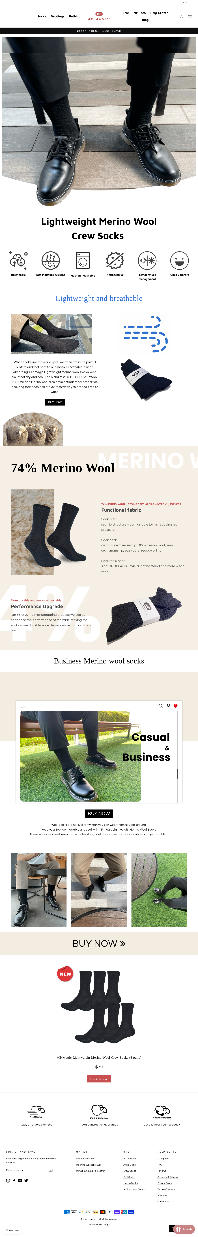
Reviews (161, 1171)
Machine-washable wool (89, 1165)
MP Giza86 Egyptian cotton (90, 1171)
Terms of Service (166, 1189)
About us (162, 1195)
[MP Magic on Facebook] (14, 1180)
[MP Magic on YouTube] (20, 1180)
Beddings (57, 16)
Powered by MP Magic (99, 1225)
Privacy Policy (164, 1183)
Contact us (163, 1201)
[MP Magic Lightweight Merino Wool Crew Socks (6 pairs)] (99, 1007)
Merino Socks (130, 1183)
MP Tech (139, 13)
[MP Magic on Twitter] (26, 1180)
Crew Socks (129, 1171)
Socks (41, 16)
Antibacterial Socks (134, 1189)
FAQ (159, 1165)
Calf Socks (129, 1177)
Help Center (159, 13)
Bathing (74, 16)
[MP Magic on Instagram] (8, 1180)
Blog (145, 20)
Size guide (163, 1158)
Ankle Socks (130, 1165)
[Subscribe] (51, 1170)
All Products (129, 1158)
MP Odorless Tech (85, 1158)
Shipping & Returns (167, 1177)
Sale (126, 13)
